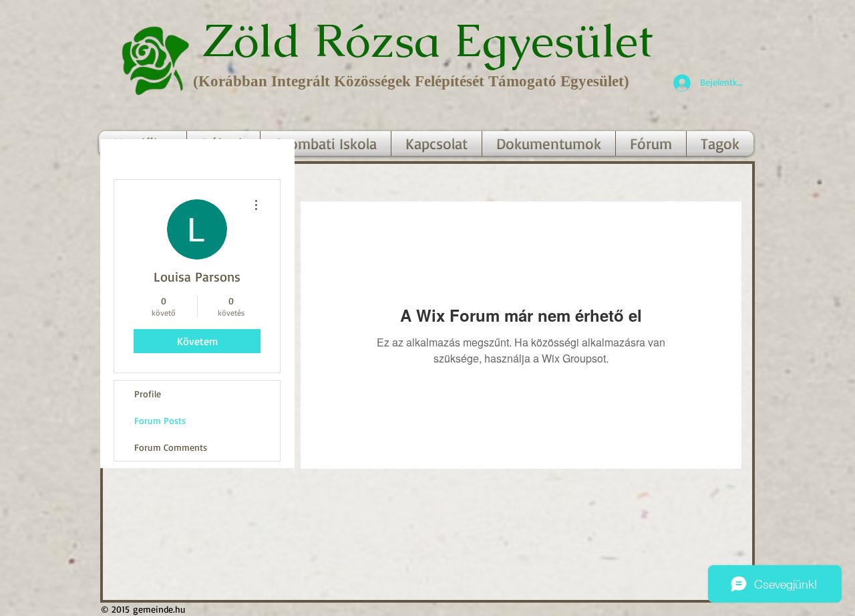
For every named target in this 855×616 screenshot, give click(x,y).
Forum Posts (160, 420)
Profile (147, 393)
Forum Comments (170, 447)
